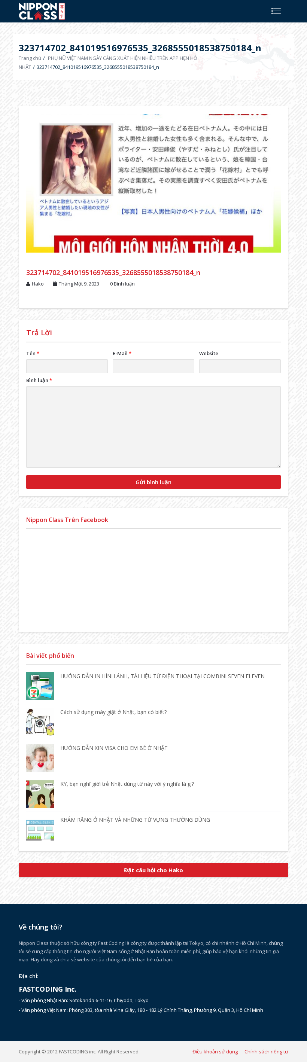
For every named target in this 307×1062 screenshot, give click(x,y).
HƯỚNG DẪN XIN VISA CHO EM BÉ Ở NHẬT (114, 747)
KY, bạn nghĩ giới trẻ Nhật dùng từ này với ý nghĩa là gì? (127, 783)
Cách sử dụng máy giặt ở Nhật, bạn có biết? (113, 711)
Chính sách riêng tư (266, 1051)
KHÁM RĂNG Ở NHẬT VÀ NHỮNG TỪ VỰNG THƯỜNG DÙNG (135, 819)
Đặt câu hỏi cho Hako (153, 870)
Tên (32, 353)
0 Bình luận (122, 283)
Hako (38, 283)
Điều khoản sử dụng (215, 1051)
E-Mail (122, 353)
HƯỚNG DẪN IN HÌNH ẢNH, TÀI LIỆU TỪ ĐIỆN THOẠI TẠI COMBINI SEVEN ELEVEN (162, 676)
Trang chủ (30, 58)
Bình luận (39, 380)
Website (208, 353)
